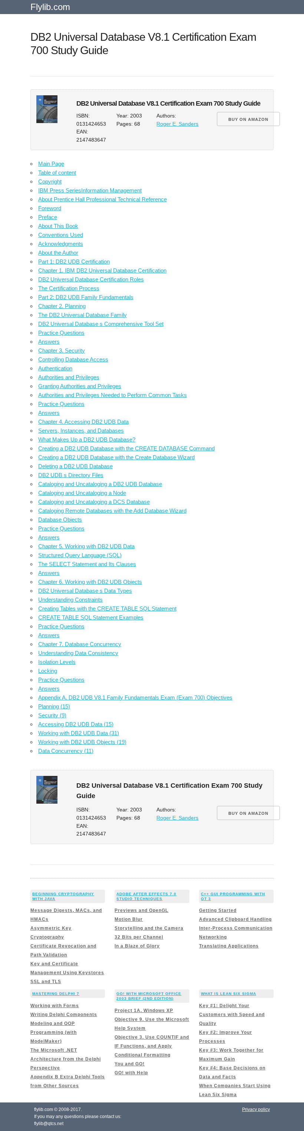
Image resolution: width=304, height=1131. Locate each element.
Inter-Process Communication (235, 928)
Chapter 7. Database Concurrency (79, 644)
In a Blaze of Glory (137, 946)
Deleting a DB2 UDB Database (75, 466)
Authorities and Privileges (68, 377)
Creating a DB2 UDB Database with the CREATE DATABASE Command (126, 448)
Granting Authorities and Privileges (79, 386)
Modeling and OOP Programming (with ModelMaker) (53, 1032)
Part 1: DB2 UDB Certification (74, 261)
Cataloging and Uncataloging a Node (82, 493)
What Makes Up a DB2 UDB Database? (86, 439)
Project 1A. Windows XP (144, 1010)
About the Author (58, 252)
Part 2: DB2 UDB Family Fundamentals (85, 297)
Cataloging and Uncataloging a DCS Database (94, 502)
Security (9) (52, 715)
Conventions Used (60, 235)
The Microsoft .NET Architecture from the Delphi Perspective (65, 1059)
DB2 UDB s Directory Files (70, 475)
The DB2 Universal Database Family (82, 315)
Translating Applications (229, 946)
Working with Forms (54, 1005)
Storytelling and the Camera (149, 928)
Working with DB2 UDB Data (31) (78, 733)
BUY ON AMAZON (248, 119)
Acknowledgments (60, 244)
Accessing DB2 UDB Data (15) (75, 724)
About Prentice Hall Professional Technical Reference (102, 199)
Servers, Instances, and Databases (81, 430)
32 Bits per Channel (139, 937)
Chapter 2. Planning (62, 306)
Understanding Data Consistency (78, 653)
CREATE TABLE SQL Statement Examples (90, 617)
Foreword (49, 208)
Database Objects (60, 519)
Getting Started (218, 910)
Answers (49, 341)
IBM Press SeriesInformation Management (90, 190)
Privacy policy (256, 1109)
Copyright (50, 181)
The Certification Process (68, 288)
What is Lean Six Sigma (228, 994)
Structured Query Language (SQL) (80, 555)
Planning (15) (54, 706)
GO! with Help (131, 1072)
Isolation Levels (57, 662)
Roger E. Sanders (177, 124)
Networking (213, 937)
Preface (47, 217)
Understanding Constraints (70, 599)
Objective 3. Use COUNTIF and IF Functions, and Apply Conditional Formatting (152, 1046)
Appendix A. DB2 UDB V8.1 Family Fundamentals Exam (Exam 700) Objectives (135, 697)
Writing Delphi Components (63, 1014)
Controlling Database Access (73, 359)
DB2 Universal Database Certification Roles (91, 279)
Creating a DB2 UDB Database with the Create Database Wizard (116, 457)
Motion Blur (129, 919)
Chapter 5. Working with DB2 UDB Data (86, 546)
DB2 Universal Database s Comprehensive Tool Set (100, 324)
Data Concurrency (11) (65, 751)
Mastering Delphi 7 (55, 994)
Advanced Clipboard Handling (235, 919)
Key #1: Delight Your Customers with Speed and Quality (232, 1014)
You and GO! (130, 1063)
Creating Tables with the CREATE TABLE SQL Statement (107, 608)
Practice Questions (61, 333)
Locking (47, 671)
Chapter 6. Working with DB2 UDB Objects (90, 582)
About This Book (58, 226)
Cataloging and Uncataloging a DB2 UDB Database (100, 484)
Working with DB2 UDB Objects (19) (82, 742)
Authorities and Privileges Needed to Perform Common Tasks (112, 395)
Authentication (55, 368)
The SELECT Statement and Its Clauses (87, 564)
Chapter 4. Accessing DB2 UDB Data (83, 422)
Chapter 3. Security (61, 350)
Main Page (51, 164)
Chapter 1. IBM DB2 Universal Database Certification (102, 270)
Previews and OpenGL (141, 910)
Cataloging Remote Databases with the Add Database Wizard (112, 510)
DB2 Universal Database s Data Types (85, 591)
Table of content (57, 172)
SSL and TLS (45, 981)
